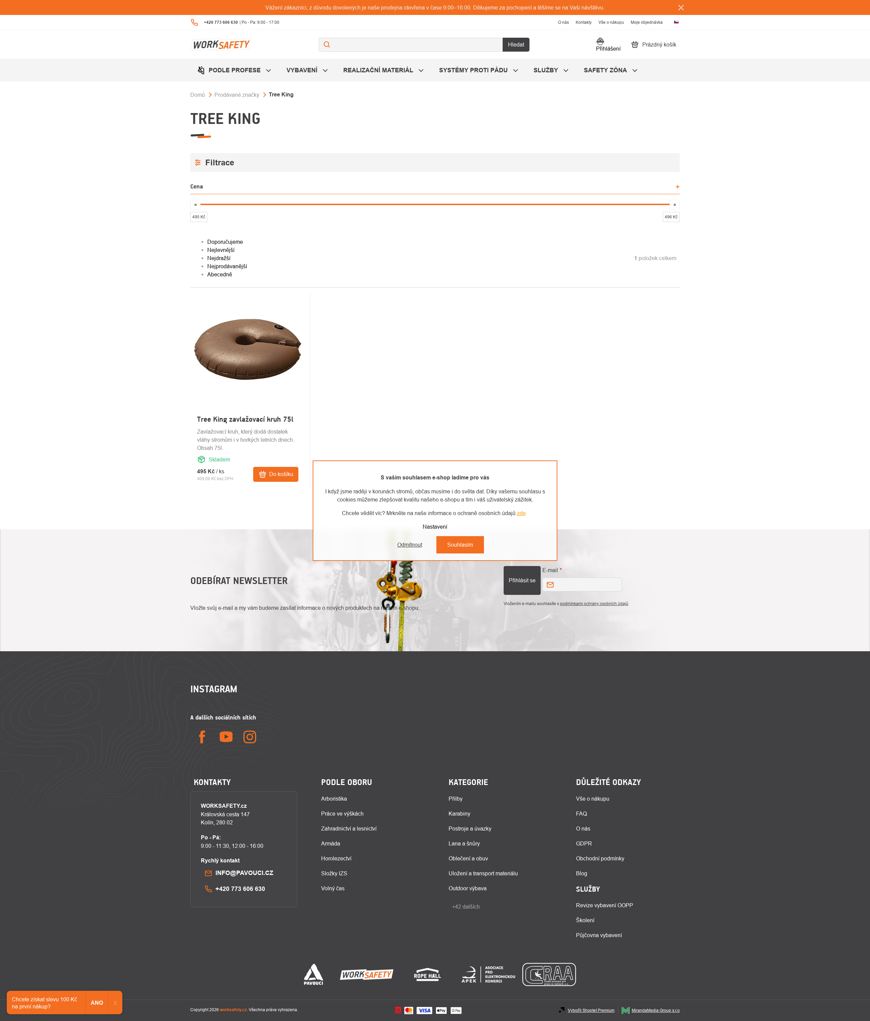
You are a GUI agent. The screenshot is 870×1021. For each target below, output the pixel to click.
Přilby (456, 799)
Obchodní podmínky (600, 858)
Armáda (330, 843)
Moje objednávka (647, 22)
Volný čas (333, 888)
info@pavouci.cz (244, 872)
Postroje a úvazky (470, 828)
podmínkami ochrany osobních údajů (594, 603)
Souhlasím (460, 545)
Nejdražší (218, 258)
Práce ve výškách (342, 813)
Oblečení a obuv (468, 858)
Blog (581, 873)
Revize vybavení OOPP (604, 905)
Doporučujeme (225, 242)
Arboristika (334, 799)
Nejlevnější (220, 250)
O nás (563, 22)
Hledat (516, 44)
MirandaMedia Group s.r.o (656, 1010)
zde (521, 513)
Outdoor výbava (468, 888)
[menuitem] (235, 70)
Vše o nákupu (611, 22)
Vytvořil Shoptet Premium (591, 1010)
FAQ (581, 813)
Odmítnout (409, 545)
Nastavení (435, 527)
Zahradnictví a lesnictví (349, 828)
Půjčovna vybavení (599, 935)
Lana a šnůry (464, 843)
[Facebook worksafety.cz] (202, 737)
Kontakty (584, 22)
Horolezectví (336, 858)
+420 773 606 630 (240, 888)
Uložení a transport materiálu (483, 873)
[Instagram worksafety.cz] (250, 737)
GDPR (584, 843)
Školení (585, 920)
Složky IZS (334, 873)
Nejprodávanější (227, 266)
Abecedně (219, 274)
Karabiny (459, 813)
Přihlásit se (522, 580)
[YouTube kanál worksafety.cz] (226, 737)
